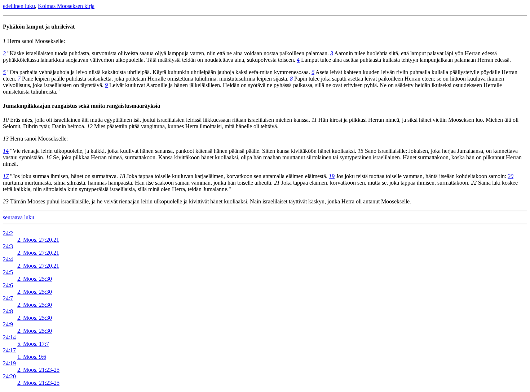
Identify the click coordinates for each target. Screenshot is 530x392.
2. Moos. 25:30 (34, 279)
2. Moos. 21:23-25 (38, 370)
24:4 (8, 259)
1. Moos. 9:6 (31, 357)
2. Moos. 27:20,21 (38, 240)
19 (332, 176)
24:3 (8, 246)
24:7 (8, 298)
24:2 (8, 233)
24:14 (9, 337)
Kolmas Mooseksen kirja (66, 6)
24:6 (8, 285)
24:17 (9, 350)
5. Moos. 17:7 (33, 344)
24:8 (8, 311)
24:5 (8, 272)
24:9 (8, 324)
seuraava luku (18, 217)
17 (6, 176)
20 (510, 176)
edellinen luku (19, 6)
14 (6, 151)
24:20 (9, 376)
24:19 (9, 363)
